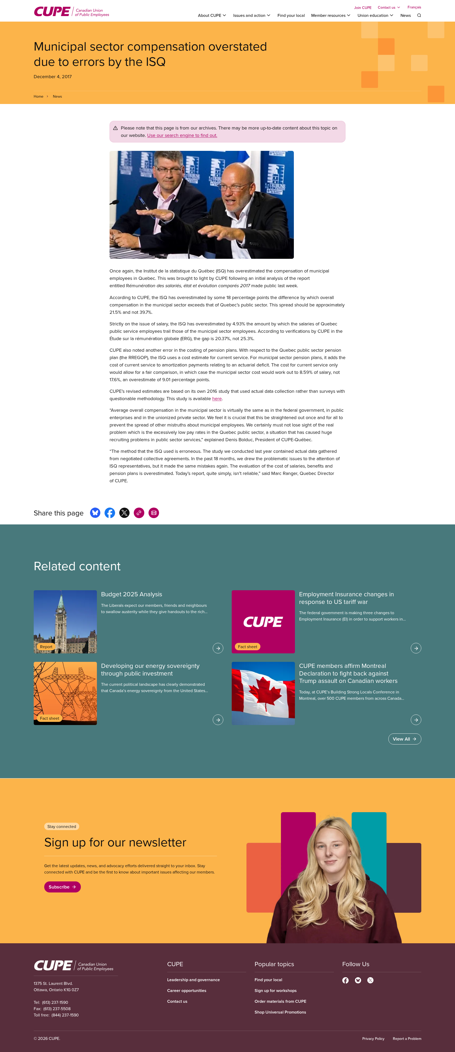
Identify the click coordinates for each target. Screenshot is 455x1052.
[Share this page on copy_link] (139, 514)
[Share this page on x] (124, 514)
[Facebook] (345, 979)
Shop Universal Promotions (280, 1012)
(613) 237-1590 (55, 1002)
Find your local (291, 15)
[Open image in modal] (227, 205)
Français (414, 7)
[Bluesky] (358, 979)
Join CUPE (363, 7)
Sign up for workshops (276, 991)
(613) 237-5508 (57, 1008)
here (217, 398)
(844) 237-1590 (65, 1015)
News (405, 15)
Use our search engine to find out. (182, 135)
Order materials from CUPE (280, 1001)
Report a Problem (407, 1038)
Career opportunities (186, 991)
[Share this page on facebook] (110, 514)
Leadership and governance (193, 980)
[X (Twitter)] (370, 979)
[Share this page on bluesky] (95, 514)
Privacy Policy (373, 1038)
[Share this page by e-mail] (154, 514)
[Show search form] (419, 15)
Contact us (177, 1001)
